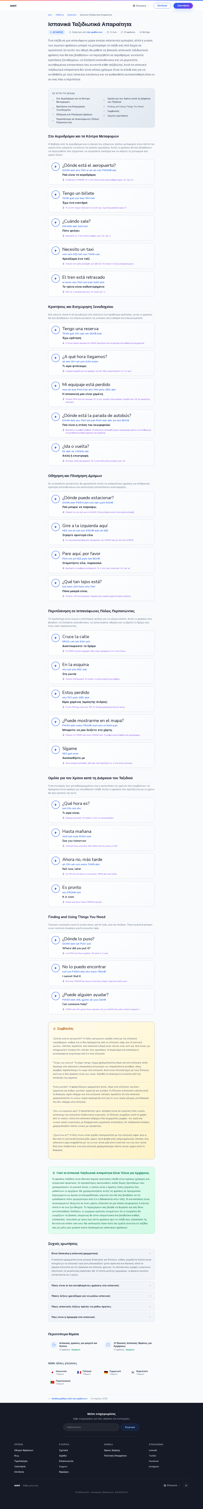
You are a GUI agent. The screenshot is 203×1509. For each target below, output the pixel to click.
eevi (50, 14)
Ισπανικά (72, 14)
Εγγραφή (130, 1427)
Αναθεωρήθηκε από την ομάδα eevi (69, 1398)
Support (63, 1466)
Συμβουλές (111, 111)
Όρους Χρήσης (112, 1450)
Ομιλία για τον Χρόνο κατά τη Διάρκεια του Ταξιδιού (127, 100)
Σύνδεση (162, 5)
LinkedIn (153, 1450)
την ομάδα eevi (94, 32)
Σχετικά (63, 1450)
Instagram (154, 1466)
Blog (16, 1455)
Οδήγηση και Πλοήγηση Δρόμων (72, 114)
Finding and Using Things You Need (123, 106)
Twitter (152, 1455)
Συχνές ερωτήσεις (115, 115)
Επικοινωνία (66, 1461)
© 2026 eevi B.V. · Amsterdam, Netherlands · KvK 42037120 (101, 1492)
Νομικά (108, 1444)
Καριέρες (64, 1471)
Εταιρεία (64, 1444)
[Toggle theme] (186, 1485)
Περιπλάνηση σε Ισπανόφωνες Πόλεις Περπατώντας (75, 121)
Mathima (60, 14)
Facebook (154, 1461)
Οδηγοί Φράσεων (23, 1450)
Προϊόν (18, 1444)
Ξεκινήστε (183, 5)
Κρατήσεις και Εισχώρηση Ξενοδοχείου (68, 108)
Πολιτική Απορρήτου (115, 1455)
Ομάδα (63, 1455)
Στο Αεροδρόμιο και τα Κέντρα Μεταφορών (71, 100)
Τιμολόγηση (20, 1461)
